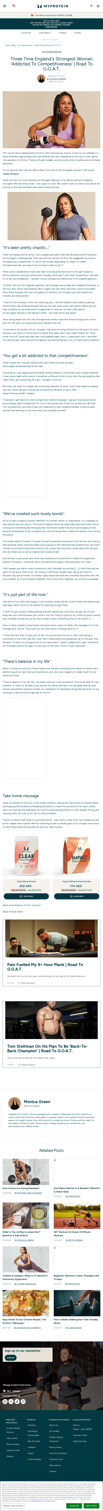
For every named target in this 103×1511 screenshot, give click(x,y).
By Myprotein (73, 1196)
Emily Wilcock (28, 983)
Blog (14, 45)
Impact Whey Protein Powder (76, 881)
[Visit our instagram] (5, 1401)
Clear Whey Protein (26, 881)
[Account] (91, 6)
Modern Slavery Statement (56, 1439)
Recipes (78, 33)
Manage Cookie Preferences (17, 1385)
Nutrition (26, 33)
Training (63, 33)
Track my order (13, 1450)
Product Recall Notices (13, 1430)
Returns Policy (13, 1444)
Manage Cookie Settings (13, 1506)
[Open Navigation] (5, 6)
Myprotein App (80, 1441)
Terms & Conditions (58, 1453)
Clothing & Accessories (33, 1433)
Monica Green (28, 1065)
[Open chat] (23, 1401)
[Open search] (14, 6)
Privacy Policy (55, 1447)
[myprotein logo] (53, 6)
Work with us (55, 1465)
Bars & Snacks (34, 1441)
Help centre (12, 1438)
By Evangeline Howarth (27, 1328)
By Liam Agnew (73, 1328)
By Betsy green (74, 1240)
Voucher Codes (80, 1435)
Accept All (74, 1506)
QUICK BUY (28, 896)
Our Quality (54, 1431)
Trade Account (56, 1459)
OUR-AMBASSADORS (52, 52)
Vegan (30, 1453)
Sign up (10, 1358)
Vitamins (32, 1447)
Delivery (10, 1456)
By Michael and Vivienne (28, 1193)
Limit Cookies (91, 1506)
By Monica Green (56, 79)
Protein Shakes (34, 1459)
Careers (52, 1471)
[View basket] (98, 6)
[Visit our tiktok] (17, 1401)
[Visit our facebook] (11, 1401)
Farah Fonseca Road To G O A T (48, 45)
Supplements (45, 33)
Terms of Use (49, 1501)
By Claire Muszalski (25, 1284)
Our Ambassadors (25, 45)
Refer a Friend (82, 1427)
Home (7, 45)
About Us (53, 1425)
